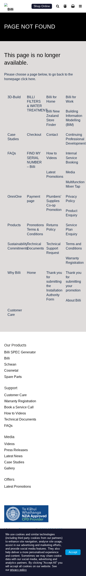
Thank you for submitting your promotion (73, 281)
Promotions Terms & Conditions (35, 229)
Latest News (13, 456)
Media (70, 172)
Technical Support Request (53, 248)
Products (14, 225)
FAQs (12, 153)
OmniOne (15, 196)
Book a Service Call (19, 407)
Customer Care (15, 395)
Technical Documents (20, 419)
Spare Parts (13, 377)
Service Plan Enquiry (71, 229)
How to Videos (15, 413)
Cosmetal (11, 370)
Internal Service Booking (72, 158)
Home (31, 272)
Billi (7, 358)
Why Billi (14, 272)
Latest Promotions (17, 486)
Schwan (10, 364)
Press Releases (16, 450)
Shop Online (42, 6)
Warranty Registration (20, 401)
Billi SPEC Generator (20, 352)
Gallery (9, 468)
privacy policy (18, 569)
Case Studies (14, 462)
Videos (9, 444)
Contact (52, 134)
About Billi (73, 300)
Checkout (34, 134)
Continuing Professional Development (76, 139)
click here (28, 79)
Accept (73, 552)
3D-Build (14, 97)
